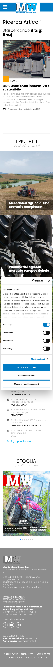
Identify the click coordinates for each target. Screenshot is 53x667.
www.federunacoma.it (14, 619)
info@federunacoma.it (14, 579)
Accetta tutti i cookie (26, 367)
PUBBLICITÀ (27, 654)
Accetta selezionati (26, 376)
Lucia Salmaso (30, 109)
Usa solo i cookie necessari (26, 384)
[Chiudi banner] (49, 281)
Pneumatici (12, 109)
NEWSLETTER (43, 654)
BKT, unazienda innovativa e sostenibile (26, 87)
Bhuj (20, 109)
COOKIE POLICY (14, 657)
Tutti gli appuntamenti (19, 441)
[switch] (46, 333)
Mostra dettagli (38, 359)
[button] (20, 539)
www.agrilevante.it (26, 641)
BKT (38, 109)
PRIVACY (30, 657)
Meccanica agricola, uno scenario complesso (29, 205)
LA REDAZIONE (10, 654)
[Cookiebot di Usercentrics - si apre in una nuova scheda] (32, 280)
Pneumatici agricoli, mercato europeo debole (29, 269)
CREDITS (42, 657)
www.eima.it (31, 638)
